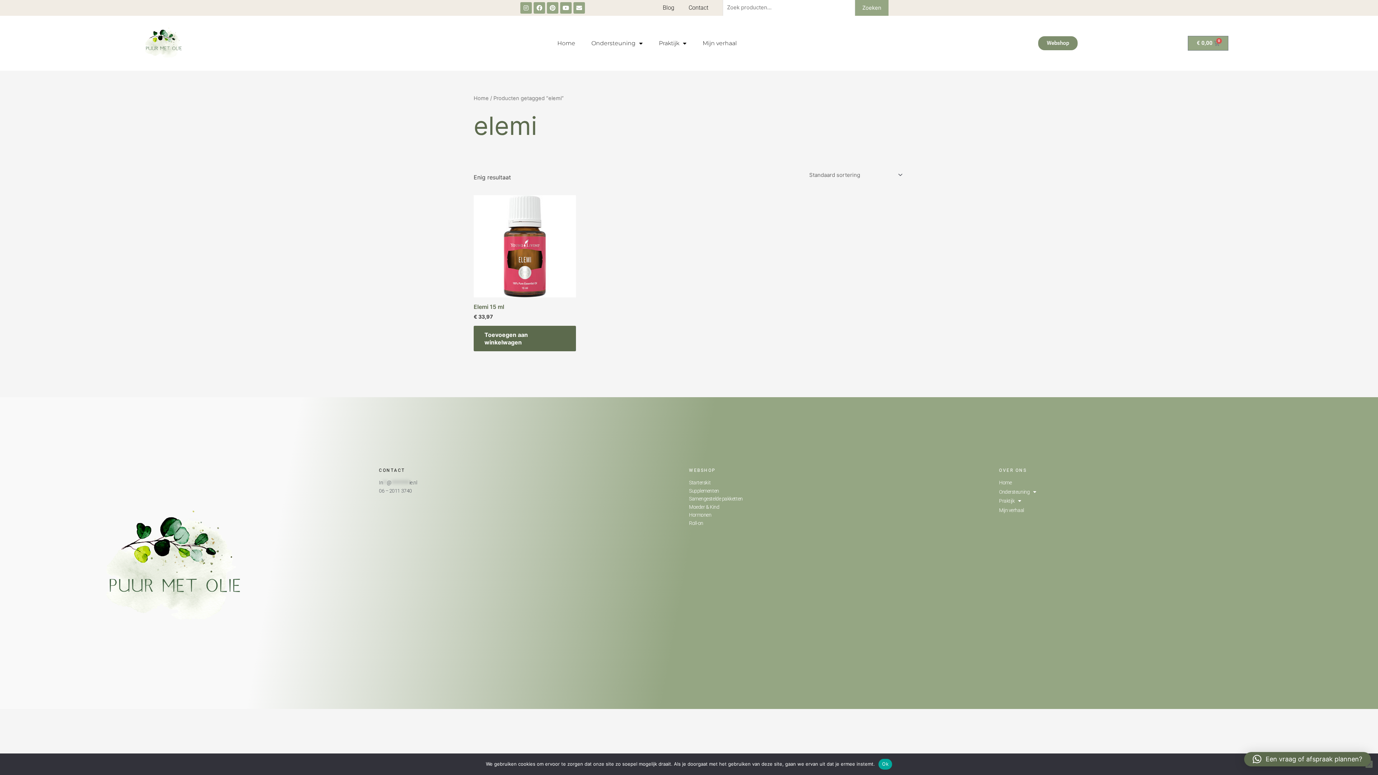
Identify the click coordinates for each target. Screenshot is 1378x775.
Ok (885, 764)
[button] (1307, 759)
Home (566, 43)
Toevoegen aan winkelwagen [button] (506, 338)
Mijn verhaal (720, 43)
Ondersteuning (613, 43)
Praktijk (669, 43)
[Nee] (1369, 764)
